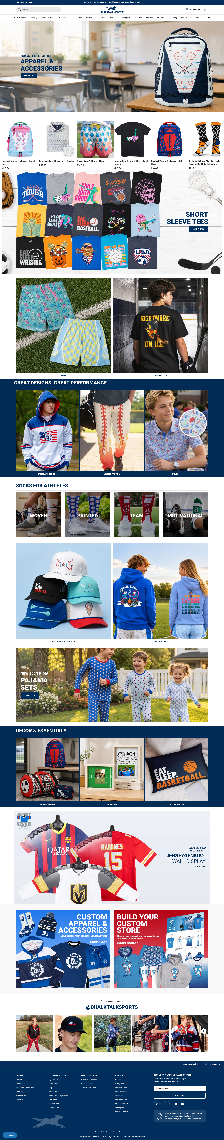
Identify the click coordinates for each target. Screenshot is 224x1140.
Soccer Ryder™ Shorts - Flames (91, 161)
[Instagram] (157, 1104)
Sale (197, 18)
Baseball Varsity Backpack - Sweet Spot (18, 162)
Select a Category (211, 1064)
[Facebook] (163, 1104)
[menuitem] (193, 9)
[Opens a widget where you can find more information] (10, 1135)
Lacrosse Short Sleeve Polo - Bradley (56, 161)
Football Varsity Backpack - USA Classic (166, 162)
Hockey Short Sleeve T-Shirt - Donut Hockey (131, 162)
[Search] (19, 9)
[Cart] (205, 9)
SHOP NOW (29, 75)
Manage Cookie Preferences (134, 1137)
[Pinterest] (182, 1104)
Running (173, 18)
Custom (207, 18)
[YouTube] (176, 1104)
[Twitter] (169, 1104)
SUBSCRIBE (180, 1096)
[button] (34, 18)
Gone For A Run (26, 2)
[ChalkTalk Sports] (112, 9)
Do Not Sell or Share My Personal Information (112, 1132)
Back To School (20, 18)
